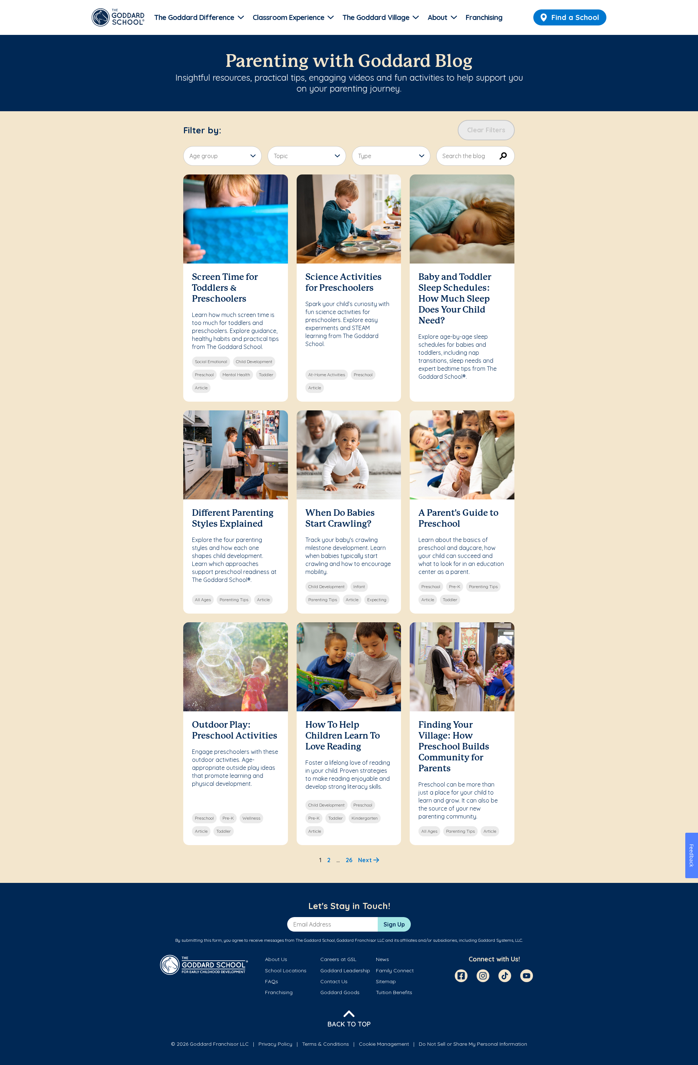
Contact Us (334, 981)
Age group (203, 156)
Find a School (575, 17)
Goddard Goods (340, 992)
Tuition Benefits (394, 992)
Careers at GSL (338, 959)
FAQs (271, 981)
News (382, 959)
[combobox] (475, 156)
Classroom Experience (288, 17)
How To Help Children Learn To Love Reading (342, 736)
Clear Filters (486, 130)
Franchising (484, 17)
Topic (281, 156)
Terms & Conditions (325, 1044)
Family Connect (395, 970)
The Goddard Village (375, 17)
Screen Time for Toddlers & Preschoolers (225, 288)
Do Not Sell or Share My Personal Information (473, 1044)
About (437, 17)
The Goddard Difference (194, 17)
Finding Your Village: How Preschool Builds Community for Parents (453, 747)
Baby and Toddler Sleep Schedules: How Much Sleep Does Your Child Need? (454, 299)
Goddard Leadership (345, 970)
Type (364, 156)
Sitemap (386, 981)
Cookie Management (384, 1044)
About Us (276, 959)
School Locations (285, 970)
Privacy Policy (275, 1044)
